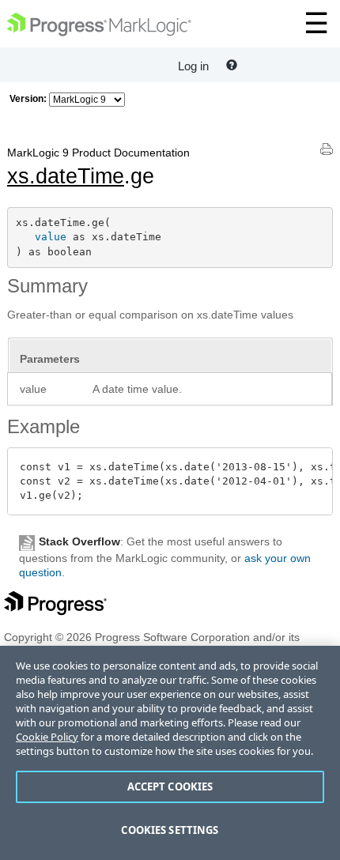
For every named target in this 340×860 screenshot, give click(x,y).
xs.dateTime (65, 176)
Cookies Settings (169, 830)
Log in (193, 66)
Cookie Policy (47, 737)
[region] (170, 753)
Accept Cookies (170, 786)
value (50, 237)
